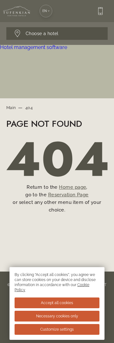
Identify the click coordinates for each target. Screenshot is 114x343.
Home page (72, 187)
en (44, 11)
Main (11, 107)
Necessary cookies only (57, 316)
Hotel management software (33, 47)
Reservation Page (68, 195)
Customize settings (57, 329)
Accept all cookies (57, 303)
